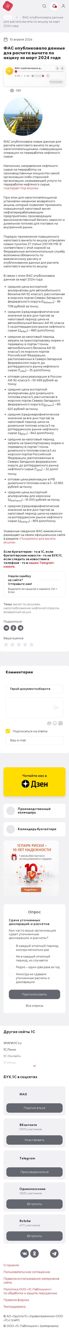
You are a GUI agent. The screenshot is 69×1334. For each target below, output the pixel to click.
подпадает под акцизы (21, 188)
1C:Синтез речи (56, 82)
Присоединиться (34, 1172)
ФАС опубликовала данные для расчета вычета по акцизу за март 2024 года (39, 68)
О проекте (11, 1265)
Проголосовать (34, 994)
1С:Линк (10, 1049)
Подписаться (34, 1108)
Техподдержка (14, 1306)
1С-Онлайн (12, 1056)
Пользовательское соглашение (27, 1272)
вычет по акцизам (26, 604)
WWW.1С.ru (13, 1043)
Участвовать (34, 1140)
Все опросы (34, 1005)
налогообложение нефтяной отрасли (31, 608)
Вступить (34, 1204)
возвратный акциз (17, 612)
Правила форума (16, 1300)
